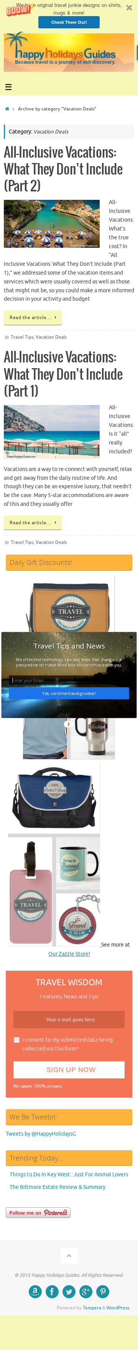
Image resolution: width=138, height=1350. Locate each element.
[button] (69, 645)
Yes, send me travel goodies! (69, 693)
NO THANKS (68, 707)
